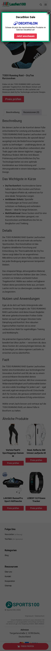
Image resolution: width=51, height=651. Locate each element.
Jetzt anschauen (25, 36)
